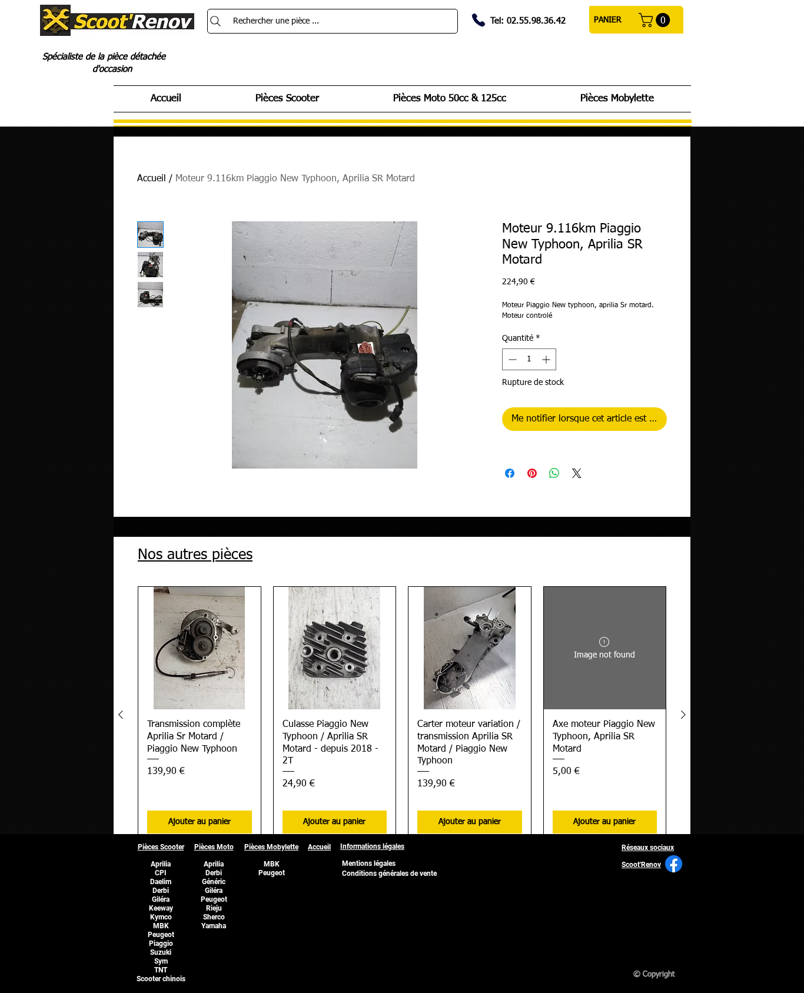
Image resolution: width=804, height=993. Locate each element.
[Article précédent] (121, 715)
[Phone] (478, 20)
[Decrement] (511, 359)
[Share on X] (577, 473)
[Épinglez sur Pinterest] (532, 473)
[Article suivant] (683, 715)
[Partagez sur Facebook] (510, 473)
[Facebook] (673, 863)
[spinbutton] (529, 359)
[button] (656, 20)
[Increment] (547, 359)
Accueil (151, 179)
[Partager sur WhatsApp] (554, 473)
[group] (402, 714)
